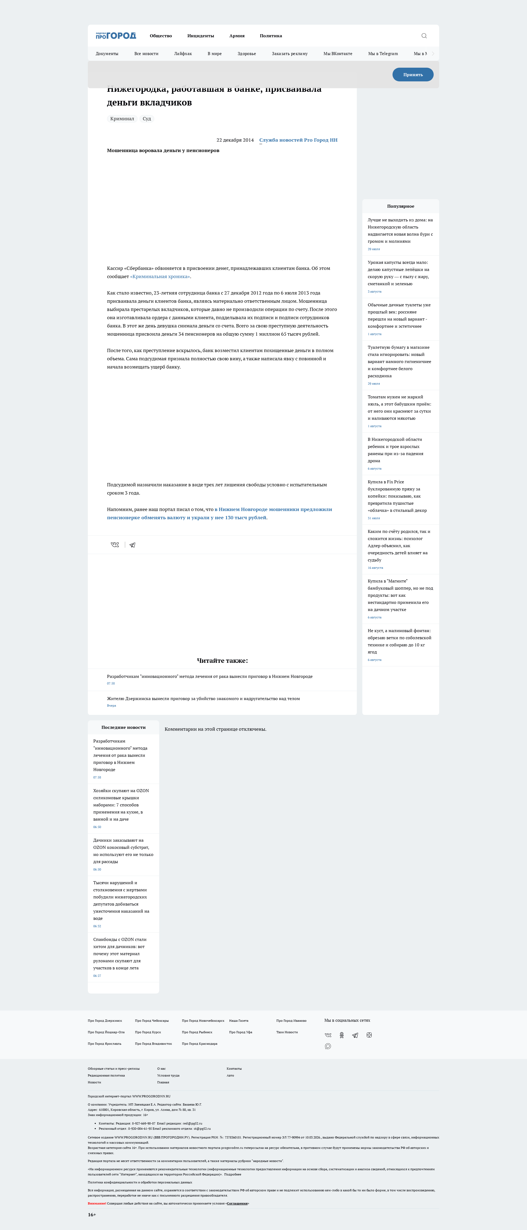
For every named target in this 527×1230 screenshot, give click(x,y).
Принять (413, 74)
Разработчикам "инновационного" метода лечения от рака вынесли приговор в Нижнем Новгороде (210, 679)
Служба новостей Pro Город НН (298, 140)
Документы (107, 53)
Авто (230, 1075)
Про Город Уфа (240, 1032)
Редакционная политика (106, 1075)
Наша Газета (238, 1020)
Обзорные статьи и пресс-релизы (114, 1068)
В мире (215, 53)
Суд (147, 118)
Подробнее (232, 1174)
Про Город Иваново (291, 1020)
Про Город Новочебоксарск (203, 1020)
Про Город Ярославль (104, 1043)
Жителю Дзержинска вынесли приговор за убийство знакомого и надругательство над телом (203, 701)
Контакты (234, 1068)
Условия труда (168, 1075)
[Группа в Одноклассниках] (342, 1035)
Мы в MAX (424, 53)
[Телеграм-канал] (355, 1035)
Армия (237, 35)
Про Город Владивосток (153, 1043)
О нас (161, 1068)
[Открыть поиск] (424, 35)
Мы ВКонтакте (338, 53)
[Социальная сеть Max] (328, 1046)
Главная (163, 1082)
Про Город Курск (148, 1032)
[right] (433, 54)
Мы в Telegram (383, 53)
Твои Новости (287, 1032)
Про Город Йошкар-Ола (106, 1032)
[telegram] (134, 545)
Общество (161, 35)
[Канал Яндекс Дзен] (369, 1035)
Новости (94, 1082)
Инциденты (200, 35)
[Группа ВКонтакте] (328, 1035)
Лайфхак (183, 53)
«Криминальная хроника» (160, 276)
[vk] (115, 545)
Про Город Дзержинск (105, 1020)
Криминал (122, 118)
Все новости (146, 53)
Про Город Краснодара (199, 1043)
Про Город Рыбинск (197, 1032)
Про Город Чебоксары (152, 1020)
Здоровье (247, 53)
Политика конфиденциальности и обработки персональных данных (140, 1182)
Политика (271, 35)
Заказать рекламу (290, 53)
